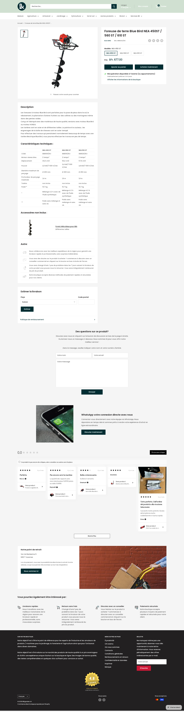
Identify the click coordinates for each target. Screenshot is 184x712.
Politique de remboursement (32, 319)
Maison (20, 16)
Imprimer (108, 664)
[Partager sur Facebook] (149, 40)
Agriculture (31, 16)
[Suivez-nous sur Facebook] (99, 699)
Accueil (20, 23)
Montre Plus (92, 536)
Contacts (109, 650)
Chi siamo (109, 644)
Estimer (27, 309)
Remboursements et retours (116, 657)
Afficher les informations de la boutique (123, 79)
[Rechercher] (114, 6)
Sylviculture (76, 16)
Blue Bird (107, 41)
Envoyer (92, 392)
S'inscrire (144, 668)
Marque (108, 667)
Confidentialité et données (116, 660)
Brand (122, 16)
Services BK (135, 16)
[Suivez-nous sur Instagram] (103, 699)
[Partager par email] (161, 40)
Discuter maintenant (93, 432)
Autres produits (107, 16)
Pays (23, 297)
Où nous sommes (112, 647)
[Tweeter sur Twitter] (157, 40)
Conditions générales (114, 654)
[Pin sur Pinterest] (153, 40)
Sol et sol (90, 16)
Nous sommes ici (31, 571)
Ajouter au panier (118, 67)
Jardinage (61, 16)
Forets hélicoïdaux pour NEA (66, 226)
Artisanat (46, 16)
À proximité (109, 640)
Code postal (83, 297)
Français (21, 696)
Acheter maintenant (149, 67)
